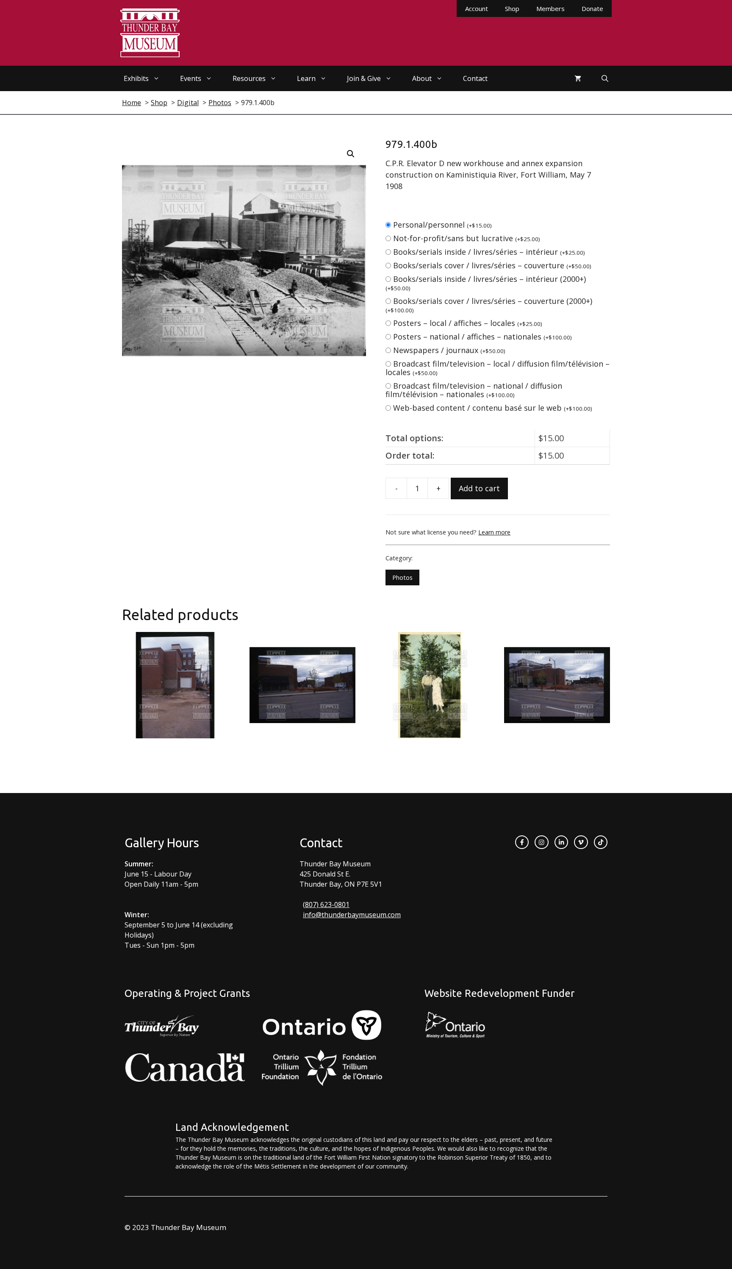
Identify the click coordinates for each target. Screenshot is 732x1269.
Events (190, 78)
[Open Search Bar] (604, 78)
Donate (592, 8)
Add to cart (479, 488)
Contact (475, 78)
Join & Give (364, 78)
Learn (306, 78)
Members (550, 8)
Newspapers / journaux (449, 350)
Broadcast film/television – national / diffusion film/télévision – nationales (473, 390)
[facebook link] (522, 842)
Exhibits (136, 78)
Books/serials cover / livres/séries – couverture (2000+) (488, 305)
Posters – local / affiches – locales (467, 323)
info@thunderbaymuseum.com (352, 914)
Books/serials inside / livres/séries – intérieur (489, 252)
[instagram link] (541, 842)
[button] (350, 153)
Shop (512, 8)
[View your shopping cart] (577, 78)
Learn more (494, 532)
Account (476, 8)
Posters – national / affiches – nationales (482, 336)
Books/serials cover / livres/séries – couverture (492, 265)
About (422, 78)
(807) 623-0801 (326, 904)
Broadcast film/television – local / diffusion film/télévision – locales (497, 368)
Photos (402, 577)
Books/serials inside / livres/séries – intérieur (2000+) (485, 283)
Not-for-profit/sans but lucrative (466, 238)
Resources (249, 78)
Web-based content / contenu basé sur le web (492, 408)
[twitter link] (581, 842)
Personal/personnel (442, 225)
